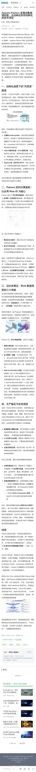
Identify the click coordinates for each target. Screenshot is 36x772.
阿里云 (4, 644)
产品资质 (18, 762)
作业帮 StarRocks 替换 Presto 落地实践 (11, 733)
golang (26, 7)
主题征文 (16, 7)
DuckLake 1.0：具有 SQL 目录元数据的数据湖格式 (10, 691)
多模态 (18, 644)
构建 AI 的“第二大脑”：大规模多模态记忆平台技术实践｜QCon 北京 (11, 723)
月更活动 (8, 7)
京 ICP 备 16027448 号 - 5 (18, 760)
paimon (25, 644)
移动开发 (32, 7)
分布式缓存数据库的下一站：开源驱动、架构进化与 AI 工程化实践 (11, 702)
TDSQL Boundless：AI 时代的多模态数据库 (10, 712)
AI (21, 7)
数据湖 (11, 644)
